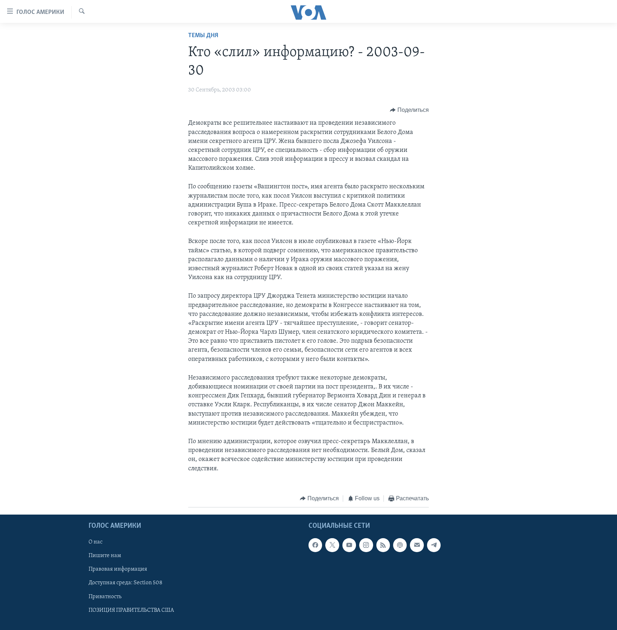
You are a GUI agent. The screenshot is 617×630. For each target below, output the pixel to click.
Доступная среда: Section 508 (125, 583)
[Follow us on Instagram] (366, 545)
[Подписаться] (416, 545)
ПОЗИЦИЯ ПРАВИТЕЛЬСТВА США (131, 610)
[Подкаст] (400, 545)
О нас (95, 542)
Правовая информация (118, 569)
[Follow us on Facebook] (315, 545)
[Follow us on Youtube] (349, 545)
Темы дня (203, 36)
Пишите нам (105, 556)
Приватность (105, 597)
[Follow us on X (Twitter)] (332, 545)
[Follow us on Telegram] (434, 545)
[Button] (409, 110)
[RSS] (383, 545)
